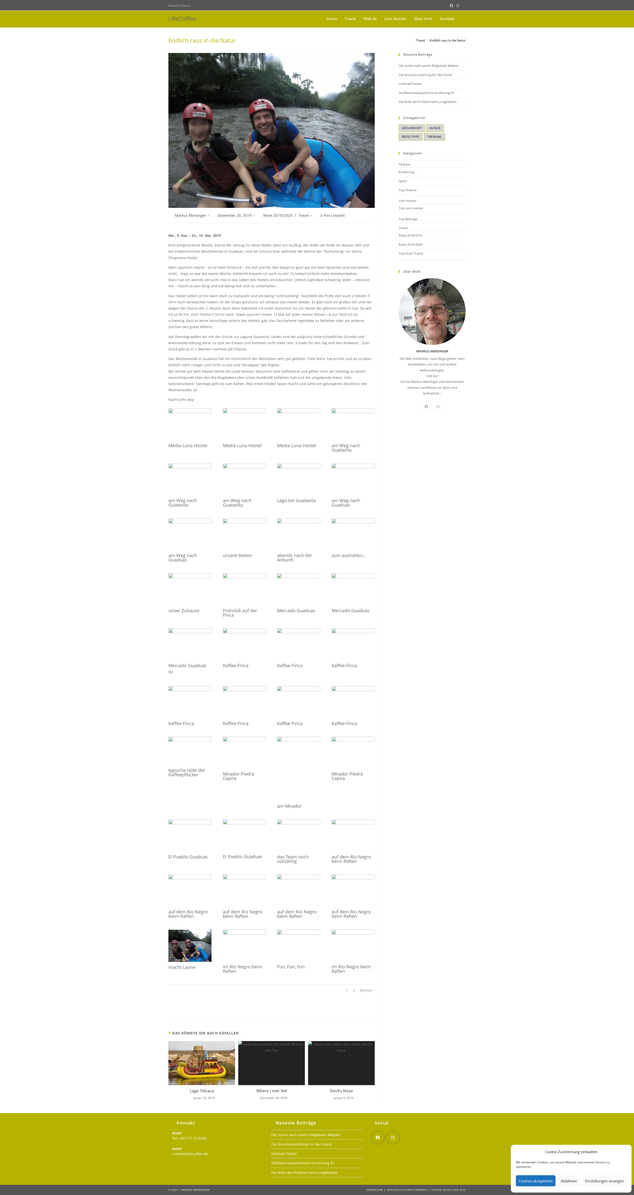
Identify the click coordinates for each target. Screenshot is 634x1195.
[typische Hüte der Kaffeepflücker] (189, 741)
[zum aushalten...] (353, 523)
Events (186, 5)
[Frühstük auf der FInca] (244, 578)
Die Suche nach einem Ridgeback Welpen (429, 65)
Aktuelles (175, 5)
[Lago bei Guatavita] (298, 468)
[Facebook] (426, 406)
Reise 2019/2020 (277, 215)
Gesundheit (412, 128)
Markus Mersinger (190, 215)
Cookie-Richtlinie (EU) (448, 1190)
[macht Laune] (189, 961)
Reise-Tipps (410, 137)
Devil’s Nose (341, 1091)
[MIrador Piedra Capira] (353, 741)
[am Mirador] (298, 741)
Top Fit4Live (408, 190)
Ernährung (406, 172)
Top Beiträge (408, 219)
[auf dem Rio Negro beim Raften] (353, 824)
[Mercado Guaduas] (298, 578)
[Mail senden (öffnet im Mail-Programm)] (463, 5)
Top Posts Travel (411, 253)
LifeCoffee (182, 18)
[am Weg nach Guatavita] (353, 413)
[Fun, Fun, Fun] (298, 934)
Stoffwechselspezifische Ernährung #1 (426, 93)
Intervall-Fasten (410, 83)
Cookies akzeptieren (536, 1180)
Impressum (374, 1190)
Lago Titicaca (202, 1091)
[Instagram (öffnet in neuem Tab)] (458, 5)
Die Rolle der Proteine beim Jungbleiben (428, 101)
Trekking (434, 137)
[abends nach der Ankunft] (298, 523)
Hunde (435, 128)
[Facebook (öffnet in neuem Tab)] (451, 5)
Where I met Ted (271, 1091)
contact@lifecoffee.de (190, 1153)
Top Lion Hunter (411, 208)
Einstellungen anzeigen (604, 1180)
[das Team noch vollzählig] (298, 824)
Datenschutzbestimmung (407, 1190)
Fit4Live (404, 164)
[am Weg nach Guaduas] (353, 468)
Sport (403, 181)
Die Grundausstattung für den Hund (425, 75)
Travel (303, 215)
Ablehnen (569, 1180)
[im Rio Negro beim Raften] (244, 934)
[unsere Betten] (244, 523)
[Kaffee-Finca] (244, 633)
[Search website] (463, 19)
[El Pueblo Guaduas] (189, 824)
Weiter (366, 990)
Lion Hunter (408, 200)
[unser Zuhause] (189, 578)
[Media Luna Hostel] (189, 413)
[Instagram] (438, 406)
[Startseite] (409, 40)
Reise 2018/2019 (410, 235)
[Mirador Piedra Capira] (244, 741)
